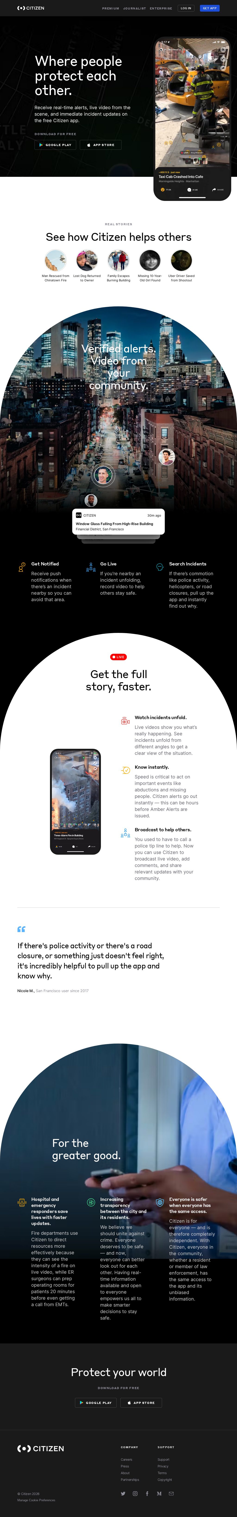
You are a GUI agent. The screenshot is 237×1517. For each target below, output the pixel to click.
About (125, 1473)
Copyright (165, 1480)
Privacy (163, 1466)
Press (125, 1466)
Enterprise (161, 8)
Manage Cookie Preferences (36, 1500)
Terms (162, 1473)
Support (163, 1459)
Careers (126, 1459)
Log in (186, 8)
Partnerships (130, 1480)
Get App (210, 8)
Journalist (134, 8)
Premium (110, 8)
